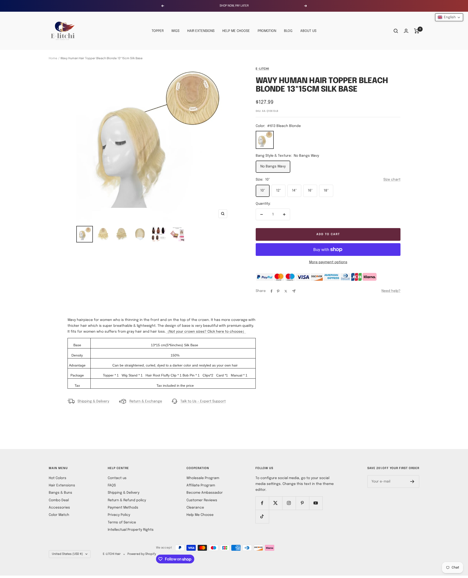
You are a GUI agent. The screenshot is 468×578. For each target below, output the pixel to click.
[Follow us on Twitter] (275, 503)
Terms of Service (122, 522)
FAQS (112, 485)
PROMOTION (267, 31)
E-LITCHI (262, 68)
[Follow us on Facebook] (262, 503)
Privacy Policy (119, 515)
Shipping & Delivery (93, 401)
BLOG (288, 31)
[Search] (396, 31)
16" (310, 190)
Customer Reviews (201, 500)
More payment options (328, 262)
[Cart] (416, 31)
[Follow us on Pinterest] (302, 503)
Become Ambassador (204, 492)
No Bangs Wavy (273, 166)
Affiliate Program (200, 485)
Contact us (117, 478)
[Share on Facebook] (272, 291)
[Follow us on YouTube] (315, 503)
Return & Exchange (145, 401)
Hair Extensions (62, 485)
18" (326, 190)
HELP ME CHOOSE (236, 31)
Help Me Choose (200, 515)
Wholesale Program (202, 478)
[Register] (412, 481)
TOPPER (158, 31)
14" (294, 190)
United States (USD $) (67, 554)
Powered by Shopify (141, 554)
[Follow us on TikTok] (262, 516)
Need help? (390, 291)
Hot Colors (57, 478)
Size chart (391, 179)
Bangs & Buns (60, 492)
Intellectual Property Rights (131, 529)
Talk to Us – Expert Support (203, 401)
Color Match (59, 515)
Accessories (59, 507)
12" (278, 190)
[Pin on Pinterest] (278, 291)
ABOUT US (308, 31)
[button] (449, 17)
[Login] (406, 31)
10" (262, 190)
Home (53, 58)
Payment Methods (123, 507)
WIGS (175, 31)
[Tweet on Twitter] (286, 291)
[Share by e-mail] (293, 291)
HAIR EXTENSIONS (200, 31)
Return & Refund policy (127, 500)
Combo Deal (59, 500)
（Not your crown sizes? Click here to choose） (206, 331)
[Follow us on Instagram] (289, 503)
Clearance (195, 507)
